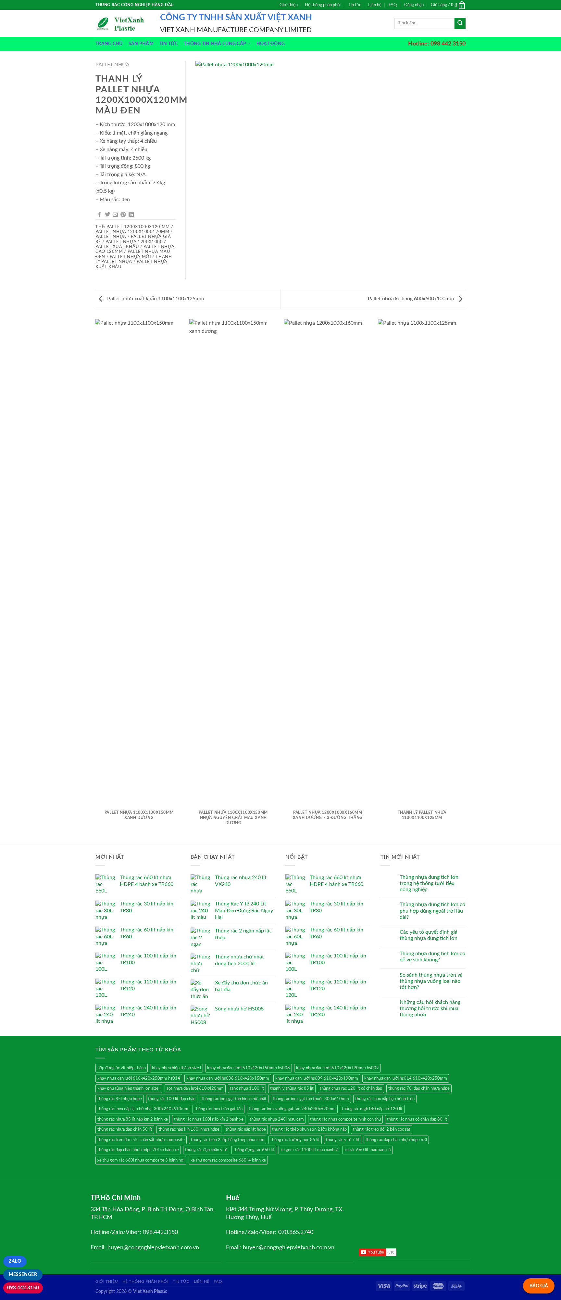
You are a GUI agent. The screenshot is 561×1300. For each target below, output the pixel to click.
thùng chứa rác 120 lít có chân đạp (351, 1088)
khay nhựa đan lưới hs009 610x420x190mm (316, 1078)
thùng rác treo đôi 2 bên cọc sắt (381, 1129)
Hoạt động (270, 43)
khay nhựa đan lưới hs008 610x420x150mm (227, 1078)
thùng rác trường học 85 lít (295, 1140)
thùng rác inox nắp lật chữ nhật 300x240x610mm (142, 1109)
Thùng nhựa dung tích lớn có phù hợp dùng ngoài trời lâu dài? (432, 910)
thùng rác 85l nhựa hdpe (119, 1099)
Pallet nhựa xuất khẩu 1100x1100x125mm (155, 298)
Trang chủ (109, 43)
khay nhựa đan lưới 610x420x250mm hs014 (138, 1078)
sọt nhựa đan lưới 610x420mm (195, 1088)
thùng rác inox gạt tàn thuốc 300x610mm (311, 1099)
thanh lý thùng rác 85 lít (292, 1088)
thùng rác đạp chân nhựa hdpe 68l (396, 1140)
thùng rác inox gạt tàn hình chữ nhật (234, 1099)
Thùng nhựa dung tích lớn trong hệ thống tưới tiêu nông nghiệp (429, 883)
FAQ (393, 5)
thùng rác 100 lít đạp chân (171, 1099)
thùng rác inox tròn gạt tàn (218, 1109)
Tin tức (354, 5)
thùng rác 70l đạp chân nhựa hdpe (419, 1088)
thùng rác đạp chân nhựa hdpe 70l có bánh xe (138, 1150)
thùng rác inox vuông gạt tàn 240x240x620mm (292, 1109)
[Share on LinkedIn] (131, 215)
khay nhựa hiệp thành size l (176, 1068)
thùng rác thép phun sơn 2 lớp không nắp (309, 1129)
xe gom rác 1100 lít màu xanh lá (309, 1150)
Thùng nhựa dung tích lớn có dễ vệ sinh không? (432, 956)
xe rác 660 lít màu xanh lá (367, 1150)
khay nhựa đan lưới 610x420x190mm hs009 (337, 1068)
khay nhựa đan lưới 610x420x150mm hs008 (248, 1068)
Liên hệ (374, 5)
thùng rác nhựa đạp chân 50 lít (124, 1129)
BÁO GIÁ (539, 1285)
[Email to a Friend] (115, 215)
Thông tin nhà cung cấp (215, 43)
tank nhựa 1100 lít (247, 1088)
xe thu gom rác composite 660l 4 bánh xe (228, 1160)
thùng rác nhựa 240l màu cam (277, 1119)
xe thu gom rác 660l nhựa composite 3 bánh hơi (140, 1160)
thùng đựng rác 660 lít (253, 1150)
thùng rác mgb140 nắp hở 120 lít (372, 1109)
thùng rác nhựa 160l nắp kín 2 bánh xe (208, 1119)
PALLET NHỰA (112, 64)
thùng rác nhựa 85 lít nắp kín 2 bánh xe (132, 1119)
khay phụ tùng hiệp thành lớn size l (128, 1088)
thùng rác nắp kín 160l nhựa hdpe (188, 1129)
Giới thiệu (289, 5)
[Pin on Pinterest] (123, 215)
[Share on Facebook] (99, 215)
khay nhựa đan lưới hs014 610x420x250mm (405, 1078)
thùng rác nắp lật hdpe (246, 1129)
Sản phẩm (141, 43)
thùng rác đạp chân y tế (206, 1150)
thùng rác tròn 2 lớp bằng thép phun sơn (227, 1140)
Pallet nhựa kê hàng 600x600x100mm (411, 298)
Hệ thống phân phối (323, 5)
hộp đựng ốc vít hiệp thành (121, 1068)
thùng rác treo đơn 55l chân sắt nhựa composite (141, 1140)
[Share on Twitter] (107, 215)
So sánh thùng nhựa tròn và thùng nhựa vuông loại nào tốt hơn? (431, 981)
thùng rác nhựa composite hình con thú (345, 1119)
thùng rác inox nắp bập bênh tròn (385, 1099)
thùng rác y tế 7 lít (342, 1140)
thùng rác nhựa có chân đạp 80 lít (417, 1119)
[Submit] (460, 23)
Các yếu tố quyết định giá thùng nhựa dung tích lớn (428, 935)
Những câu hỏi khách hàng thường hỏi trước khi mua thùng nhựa (430, 1008)
